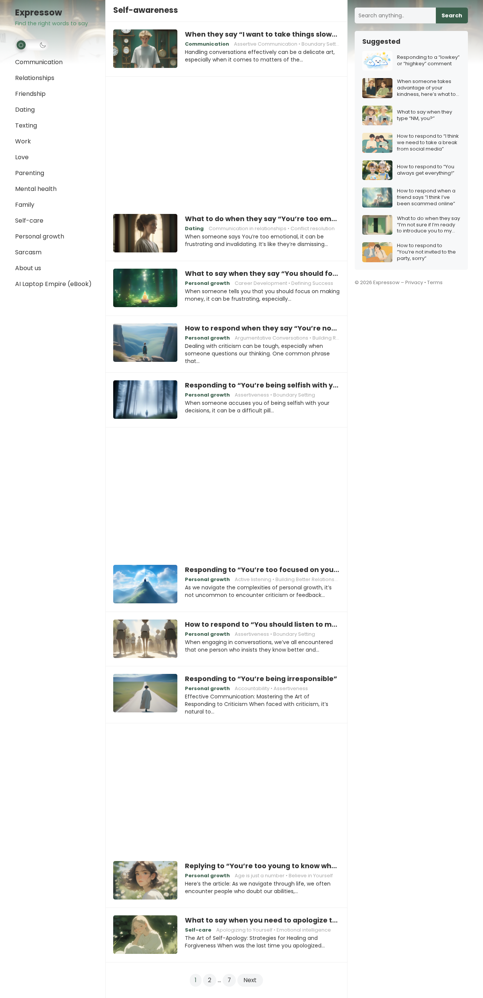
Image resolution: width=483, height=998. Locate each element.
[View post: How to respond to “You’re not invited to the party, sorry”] (377, 252)
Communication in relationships (247, 228)
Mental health (36, 189)
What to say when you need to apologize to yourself (262, 920)
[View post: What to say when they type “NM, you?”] (377, 116)
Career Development (261, 283)
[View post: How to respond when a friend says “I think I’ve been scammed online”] (377, 198)
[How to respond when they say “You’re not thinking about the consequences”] (145, 343)
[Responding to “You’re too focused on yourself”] (145, 584)
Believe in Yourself (311, 875)
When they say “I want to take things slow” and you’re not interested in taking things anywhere (262, 34)
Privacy (414, 282)
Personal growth (39, 236)
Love (22, 157)
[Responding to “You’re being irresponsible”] (145, 693)
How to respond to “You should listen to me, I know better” (262, 624)
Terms (435, 282)
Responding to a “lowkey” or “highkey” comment (428, 60)
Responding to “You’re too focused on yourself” (262, 569)
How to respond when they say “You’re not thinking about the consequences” (262, 328)
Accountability (252, 688)
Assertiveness (252, 394)
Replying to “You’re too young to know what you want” (262, 865)
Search (451, 15)
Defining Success (312, 283)
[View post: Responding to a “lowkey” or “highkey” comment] (377, 61)
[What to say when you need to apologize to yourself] (145, 935)
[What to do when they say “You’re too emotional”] (145, 233)
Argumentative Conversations (271, 337)
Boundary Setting (322, 44)
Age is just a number (260, 875)
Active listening (253, 579)
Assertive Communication (265, 44)
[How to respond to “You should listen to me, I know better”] (145, 639)
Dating (25, 109)
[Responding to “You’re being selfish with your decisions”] (145, 400)
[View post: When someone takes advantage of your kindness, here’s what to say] (377, 88)
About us (28, 268)
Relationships (34, 78)
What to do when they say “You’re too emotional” (262, 218)
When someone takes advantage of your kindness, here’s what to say (426, 88)
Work (23, 141)
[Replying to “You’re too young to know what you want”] (145, 880)
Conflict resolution (313, 228)
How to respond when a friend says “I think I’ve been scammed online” (426, 197)
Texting (26, 125)
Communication (39, 62)
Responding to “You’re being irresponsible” (261, 678)
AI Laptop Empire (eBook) (53, 284)
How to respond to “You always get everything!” (425, 170)
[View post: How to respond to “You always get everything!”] (377, 170)
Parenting (29, 173)
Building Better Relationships (310, 579)
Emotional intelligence (304, 929)
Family (24, 204)
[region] (226, 140)
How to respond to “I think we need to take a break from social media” (428, 142)
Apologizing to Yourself (244, 929)
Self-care (29, 220)
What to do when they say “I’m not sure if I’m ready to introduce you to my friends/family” (428, 225)
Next (250, 980)
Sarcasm (28, 252)
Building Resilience (335, 337)
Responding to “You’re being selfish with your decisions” (262, 385)
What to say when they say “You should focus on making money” (262, 273)
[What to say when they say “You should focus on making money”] (145, 288)
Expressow (38, 13)
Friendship (30, 93)
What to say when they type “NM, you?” (424, 115)
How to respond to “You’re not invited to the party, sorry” (426, 252)
